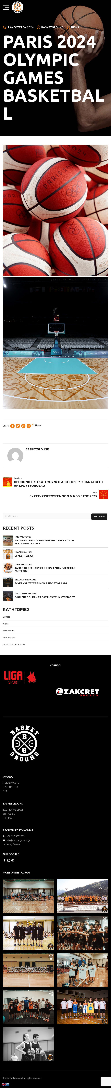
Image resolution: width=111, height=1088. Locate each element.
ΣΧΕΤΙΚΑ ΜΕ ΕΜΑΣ (13, 809)
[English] (4, 1084)
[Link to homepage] (17, 7)
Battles (6, 617)
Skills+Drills (8, 630)
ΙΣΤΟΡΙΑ (7, 818)
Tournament (9, 637)
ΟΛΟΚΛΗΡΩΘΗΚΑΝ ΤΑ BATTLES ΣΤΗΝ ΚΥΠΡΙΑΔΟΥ (44, 597)
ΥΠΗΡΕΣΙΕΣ (9, 813)
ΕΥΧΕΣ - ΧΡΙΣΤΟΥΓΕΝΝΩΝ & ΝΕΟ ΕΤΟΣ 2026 (40, 583)
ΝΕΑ (5, 791)
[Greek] (8, 1084)
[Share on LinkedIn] (23, 426)
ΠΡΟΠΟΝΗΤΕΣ (10, 787)
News (75, 27)
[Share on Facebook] (12, 426)
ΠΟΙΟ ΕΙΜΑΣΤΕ (11, 782)
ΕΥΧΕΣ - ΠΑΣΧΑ (23, 555)
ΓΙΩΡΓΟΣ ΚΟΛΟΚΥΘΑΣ (14, 644)
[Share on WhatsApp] (29, 426)
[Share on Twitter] (18, 426)
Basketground (52, 27)
